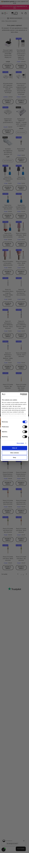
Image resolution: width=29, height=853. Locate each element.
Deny (14, 457)
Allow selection (14, 452)
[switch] (25, 427)
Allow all (14, 448)
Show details (20, 443)
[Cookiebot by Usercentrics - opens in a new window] (20, 394)
